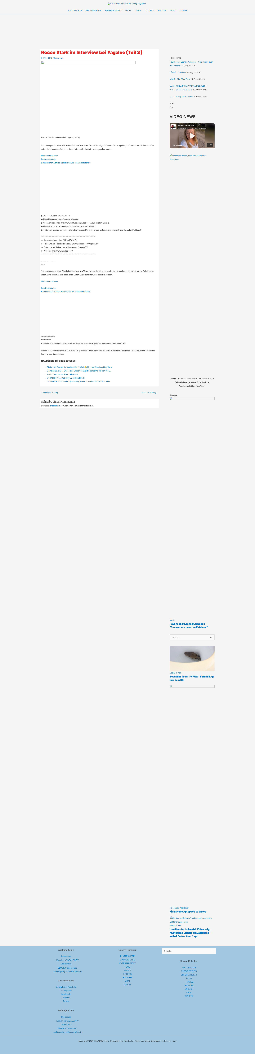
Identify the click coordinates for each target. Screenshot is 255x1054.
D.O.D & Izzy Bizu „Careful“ (181, 96)
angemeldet (55, 406)
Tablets (66, 1001)
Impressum (66, 956)
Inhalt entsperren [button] (48, 159)
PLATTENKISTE (127, 956)
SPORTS (127, 985)
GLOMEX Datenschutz (67, 968)
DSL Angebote (66, 991)
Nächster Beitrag (150, 392)
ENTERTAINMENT (127, 963)
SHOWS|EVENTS (127, 960)
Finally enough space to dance (188, 911)
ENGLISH (127, 978)
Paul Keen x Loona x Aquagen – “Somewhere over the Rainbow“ (189, 625)
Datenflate (66, 998)
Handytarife (66, 994)
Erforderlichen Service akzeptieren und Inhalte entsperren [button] (65, 163)
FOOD (127, 967)
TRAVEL (127, 970)
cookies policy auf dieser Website (67, 971)
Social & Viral (175, 673)
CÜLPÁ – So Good (178, 72)
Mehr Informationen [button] (49, 156)
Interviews (58, 58)
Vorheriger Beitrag (49, 392)
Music (172, 620)
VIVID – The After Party (180, 79)
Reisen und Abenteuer (179, 908)
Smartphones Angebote (66, 987)
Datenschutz (66, 964)
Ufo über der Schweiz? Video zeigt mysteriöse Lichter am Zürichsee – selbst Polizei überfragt (190, 933)
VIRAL (127, 981)
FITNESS (127, 974)
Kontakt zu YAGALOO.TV (67, 960)
